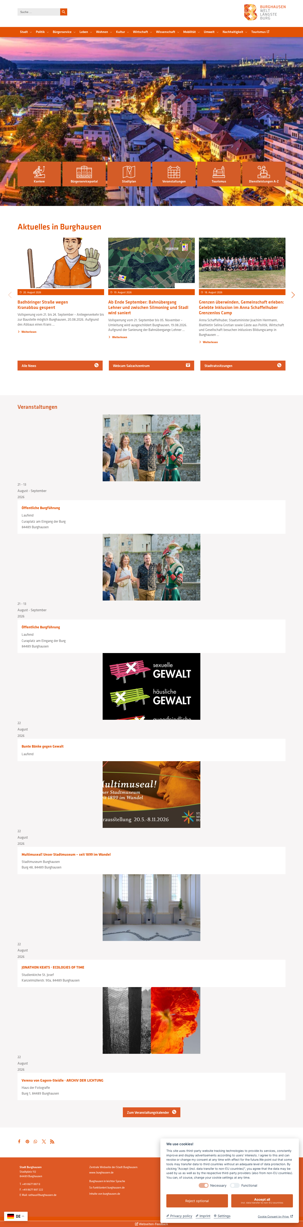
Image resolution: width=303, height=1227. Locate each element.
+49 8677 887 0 (31, 1184)
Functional (249, 1185)
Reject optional (197, 1201)
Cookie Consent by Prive (273, 1216)
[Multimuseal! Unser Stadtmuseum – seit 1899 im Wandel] (151, 794)
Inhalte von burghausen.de (104, 1193)
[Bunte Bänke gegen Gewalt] (151, 686)
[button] (39, 174)
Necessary (218, 1185)
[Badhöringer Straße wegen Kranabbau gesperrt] (61, 263)
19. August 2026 (123, 292)
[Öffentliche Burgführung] (151, 448)
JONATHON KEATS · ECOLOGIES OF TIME (53, 967)
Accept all (262, 1200)
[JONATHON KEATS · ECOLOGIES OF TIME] (151, 907)
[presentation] (204, 1185)
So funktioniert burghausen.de (107, 1187)
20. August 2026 (32, 292)
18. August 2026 (213, 292)
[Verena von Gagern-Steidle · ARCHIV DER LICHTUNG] (151, 1020)
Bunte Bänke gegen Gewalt (42, 746)
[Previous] (10, 295)
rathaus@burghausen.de (42, 1195)
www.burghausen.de (101, 1172)
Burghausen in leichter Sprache (107, 1181)
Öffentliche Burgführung (41, 507)
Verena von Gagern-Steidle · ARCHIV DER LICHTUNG (62, 1080)
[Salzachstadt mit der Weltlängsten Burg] (264, 12)
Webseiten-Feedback (153, 1224)
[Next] (293, 295)
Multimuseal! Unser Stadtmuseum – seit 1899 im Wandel (66, 854)
